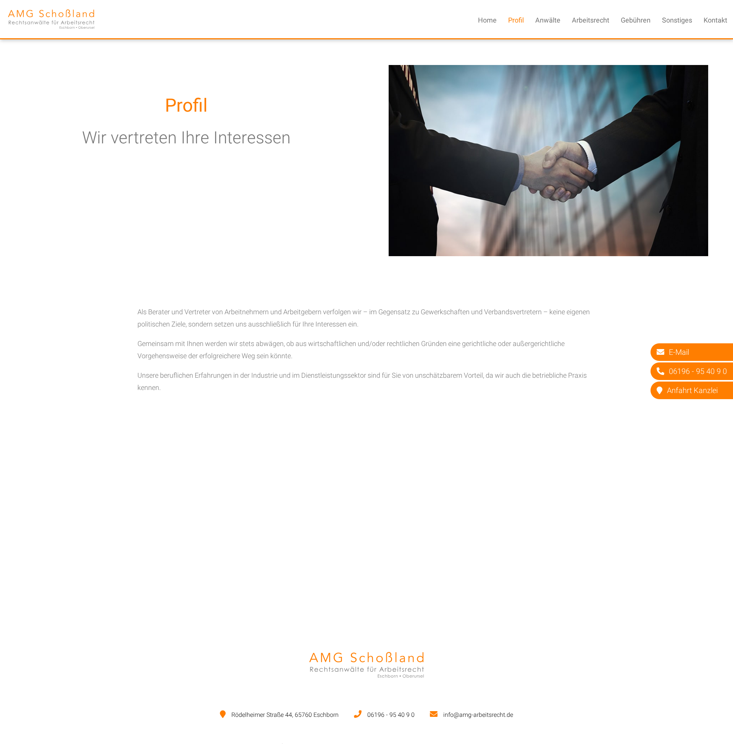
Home (487, 20)
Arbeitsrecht (590, 20)
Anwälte (547, 20)
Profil (516, 20)
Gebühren (636, 20)
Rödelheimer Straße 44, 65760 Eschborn (285, 714)
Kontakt (715, 20)
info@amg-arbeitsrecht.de (478, 714)
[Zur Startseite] (51, 32)
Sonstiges (677, 20)
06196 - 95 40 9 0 (391, 714)
